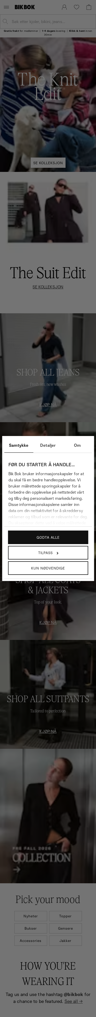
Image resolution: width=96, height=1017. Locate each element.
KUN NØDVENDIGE (48, 568)
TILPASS (45, 553)
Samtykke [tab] (18, 445)
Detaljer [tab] (48, 445)
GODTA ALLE (48, 537)
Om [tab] (77, 445)
